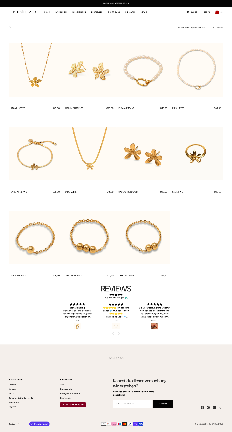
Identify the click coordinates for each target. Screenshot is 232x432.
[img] (116, 294)
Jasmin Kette (18, 108)
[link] (35, 70)
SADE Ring (177, 191)
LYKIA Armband (126, 108)
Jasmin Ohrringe (74, 108)
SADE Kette (71, 191)
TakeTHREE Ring (73, 275)
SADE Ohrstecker (128, 191)
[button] (192, 12)
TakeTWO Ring (126, 275)
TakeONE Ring (18, 275)
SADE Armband (19, 191)
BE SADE (213, 423)
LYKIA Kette (178, 108)
